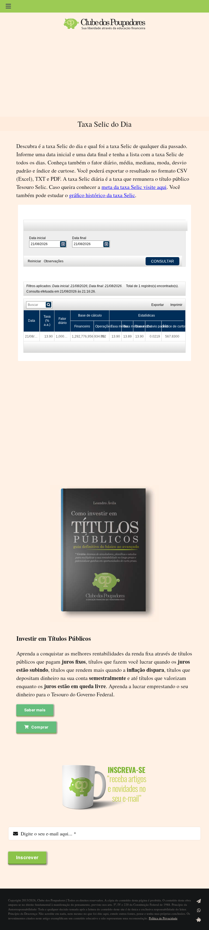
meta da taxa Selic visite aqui (134, 187)
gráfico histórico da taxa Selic (102, 195)
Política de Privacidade (163, 918)
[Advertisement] (104, 76)
